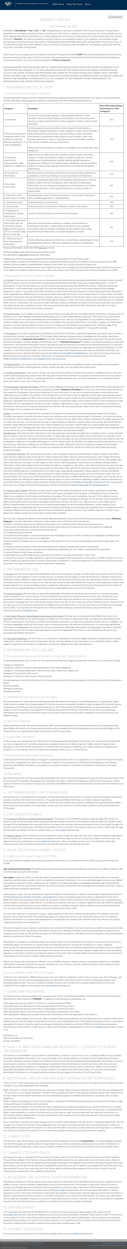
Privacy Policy (120, 1243)
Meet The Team (74, 4)
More (89, 6)
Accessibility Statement (99, 1245)
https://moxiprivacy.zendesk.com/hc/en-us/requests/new (31, 897)
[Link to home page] (8, 5)
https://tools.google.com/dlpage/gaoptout (90, 485)
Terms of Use (107, 1243)
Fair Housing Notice (118, 1245)
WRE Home (58, 4)
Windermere (38, 1243)
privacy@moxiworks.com (67, 830)
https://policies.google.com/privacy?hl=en (91, 482)
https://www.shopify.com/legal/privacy (70, 353)
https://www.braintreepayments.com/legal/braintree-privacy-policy (34, 359)
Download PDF (115, 17)
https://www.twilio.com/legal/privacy (19, 610)
